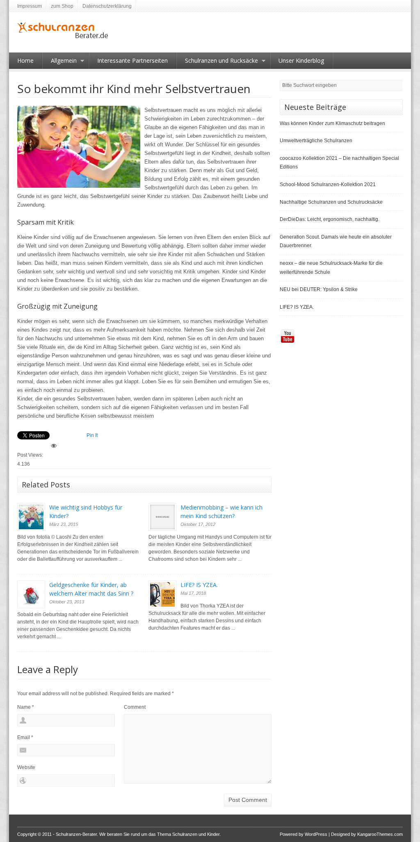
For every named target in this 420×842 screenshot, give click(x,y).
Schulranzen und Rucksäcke (217, 63)
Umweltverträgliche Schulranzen (316, 140)
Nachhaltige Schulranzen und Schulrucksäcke (331, 202)
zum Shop (62, 6)
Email (25, 737)
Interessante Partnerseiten (132, 60)
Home (25, 60)
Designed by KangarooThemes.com (367, 834)
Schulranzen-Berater (76, 834)
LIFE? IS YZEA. (199, 585)
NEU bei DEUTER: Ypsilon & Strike (319, 289)
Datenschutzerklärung (107, 6)
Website (26, 767)
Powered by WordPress (303, 834)
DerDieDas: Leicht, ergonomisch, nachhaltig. (329, 219)
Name (25, 707)
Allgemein (60, 63)
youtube (287, 336)
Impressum (29, 6)
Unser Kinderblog (301, 60)
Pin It (92, 435)
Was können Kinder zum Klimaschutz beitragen (332, 123)
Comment (135, 707)
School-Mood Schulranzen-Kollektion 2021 (328, 184)
